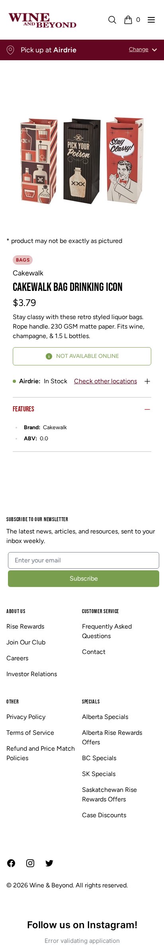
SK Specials (98, 774)
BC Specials (99, 758)
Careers (17, 658)
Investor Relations (31, 674)
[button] (151, 20)
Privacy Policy (25, 717)
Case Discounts (104, 815)
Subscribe (84, 578)
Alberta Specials (105, 717)
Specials (91, 701)
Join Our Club (25, 642)
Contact (93, 652)
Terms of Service (30, 732)
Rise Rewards (25, 626)
